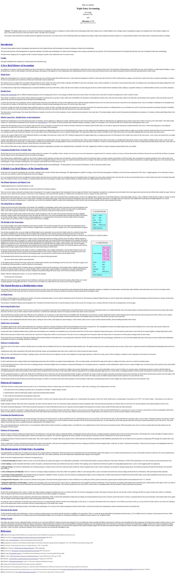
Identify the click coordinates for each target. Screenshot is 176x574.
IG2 (57, 267)
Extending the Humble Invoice (12, 415)
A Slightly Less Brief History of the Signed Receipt (24, 168)
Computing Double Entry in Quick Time (16, 150)
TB (45, 61)
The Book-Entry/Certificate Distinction (24, 548)
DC (136, 197)
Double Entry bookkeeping (8, 94)
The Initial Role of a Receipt (11, 204)
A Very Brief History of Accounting (17, 65)
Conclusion (6, 488)
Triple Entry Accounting (10, 323)
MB (167, 192)
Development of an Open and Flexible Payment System (25, 550)
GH (10, 209)
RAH (55, 198)
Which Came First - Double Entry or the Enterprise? (20, 117)
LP (46, 122)
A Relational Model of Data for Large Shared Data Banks (24, 556)
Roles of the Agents (8, 358)
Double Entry (6, 91)
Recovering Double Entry (10, 306)
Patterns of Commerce (11, 382)
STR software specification (16, 561)
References (6, 531)
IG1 (162, 132)
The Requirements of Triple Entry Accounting (22, 449)
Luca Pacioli (41, 122)
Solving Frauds (6, 519)
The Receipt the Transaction (12, 222)
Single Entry (5, 74)
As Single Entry (7, 294)
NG (91, 524)
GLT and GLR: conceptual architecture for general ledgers (23, 558)
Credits (3, 58)
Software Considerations (10, 343)
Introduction (7, 44)
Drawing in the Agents (9, 510)
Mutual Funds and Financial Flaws (27, 572)
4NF (134, 303)
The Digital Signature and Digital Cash (15, 182)
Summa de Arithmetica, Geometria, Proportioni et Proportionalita (29, 537)
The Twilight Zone (14, 540)
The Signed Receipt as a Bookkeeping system (22, 285)
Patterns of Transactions (10, 430)
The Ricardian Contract (15, 553)
